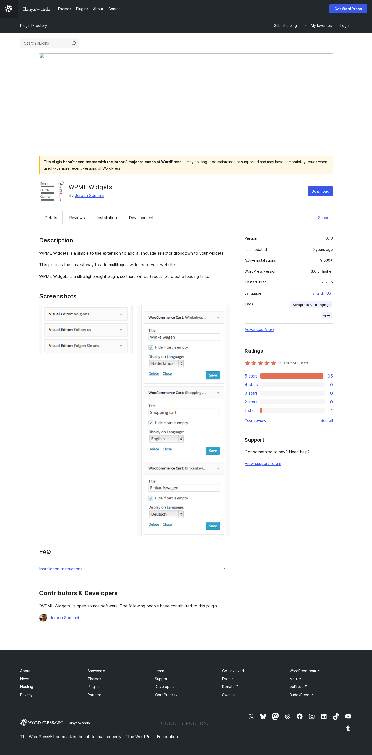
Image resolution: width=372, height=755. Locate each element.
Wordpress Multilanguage (311, 305)
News (25, 679)
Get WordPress (348, 9)
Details (51, 217)
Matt (295, 679)
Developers (165, 686)
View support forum (263, 463)
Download (320, 191)
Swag (229, 695)
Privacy (26, 695)
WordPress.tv (168, 695)
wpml (327, 315)
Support (325, 217)
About (25, 671)
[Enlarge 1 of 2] (125, 312)
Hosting (26, 686)
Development (141, 217)
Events (228, 679)
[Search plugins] (74, 43)
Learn (159, 671)
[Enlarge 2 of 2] (223, 312)
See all (327, 420)
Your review (255, 420)
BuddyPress (302, 695)
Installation (107, 217)
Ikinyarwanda (79, 723)
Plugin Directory (33, 25)
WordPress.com (305, 671)
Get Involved (233, 671)
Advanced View (259, 329)
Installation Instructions (60, 569)
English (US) (323, 293)
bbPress (299, 686)
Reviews (77, 217)
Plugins (93, 686)
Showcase (96, 671)
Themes (94, 679)
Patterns (95, 695)
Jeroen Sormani (89, 195)
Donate (230, 686)
